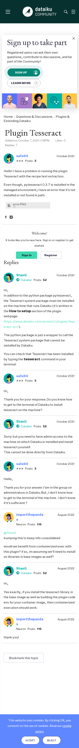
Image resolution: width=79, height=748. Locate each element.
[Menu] (8, 11)
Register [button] (50, 255)
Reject (51, 740)
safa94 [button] (22, 156)
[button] (73, 38)
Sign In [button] (27, 255)
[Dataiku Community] (40, 11)
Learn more (21, 83)
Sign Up (21, 72)
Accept (30, 740)
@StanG (10, 533)
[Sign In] (73, 11)
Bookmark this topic (23, 658)
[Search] (65, 11)
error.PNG (19, 204)
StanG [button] (21, 275)
